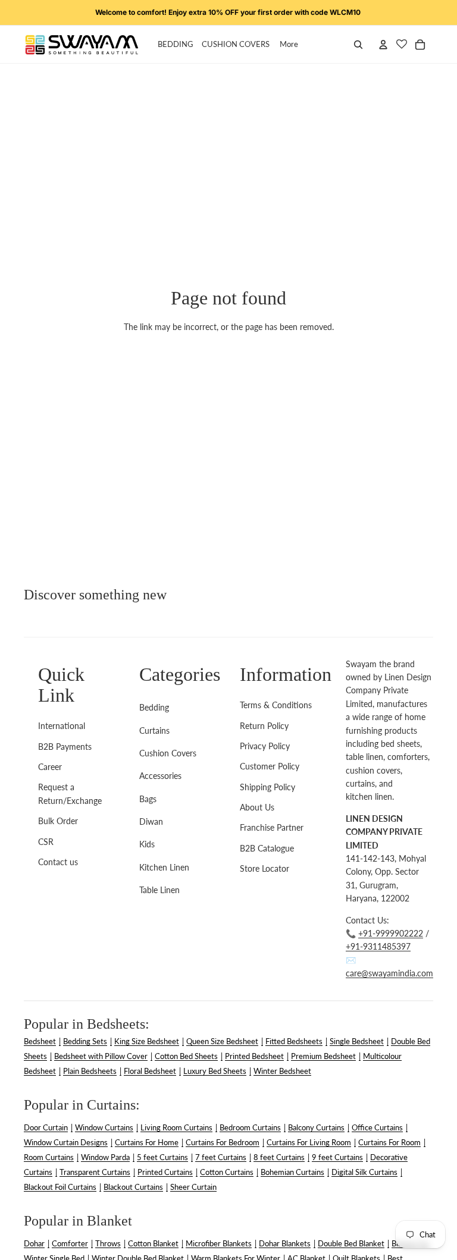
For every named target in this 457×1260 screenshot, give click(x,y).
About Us (257, 807)
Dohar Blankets (285, 1243)
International (61, 726)
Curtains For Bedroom (222, 1142)
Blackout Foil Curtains (60, 1187)
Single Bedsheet (357, 1041)
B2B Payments (65, 746)
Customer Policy (269, 766)
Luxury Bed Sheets (214, 1071)
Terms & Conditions (276, 705)
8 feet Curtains (279, 1157)
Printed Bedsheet (254, 1056)
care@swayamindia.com (389, 973)
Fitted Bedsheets (294, 1041)
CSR (46, 842)
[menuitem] (289, 45)
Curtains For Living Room (309, 1142)
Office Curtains (377, 1127)
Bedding (154, 707)
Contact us (58, 862)
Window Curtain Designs (66, 1142)
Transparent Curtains (95, 1172)
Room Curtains (49, 1157)
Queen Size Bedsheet (222, 1041)
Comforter (70, 1243)
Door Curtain (46, 1127)
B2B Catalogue (267, 848)
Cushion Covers (167, 753)
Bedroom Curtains (250, 1127)
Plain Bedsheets (90, 1071)
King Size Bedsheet (146, 1041)
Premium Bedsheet (323, 1056)
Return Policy (264, 726)
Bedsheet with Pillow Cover (101, 1056)
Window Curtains (104, 1127)
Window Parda (105, 1157)
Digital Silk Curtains (364, 1172)
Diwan (151, 821)
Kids (147, 844)
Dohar (34, 1243)
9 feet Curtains (337, 1157)
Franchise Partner (271, 827)
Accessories (160, 776)
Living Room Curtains (176, 1127)
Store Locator (264, 868)
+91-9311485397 (378, 946)
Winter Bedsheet (282, 1071)
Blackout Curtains (133, 1187)
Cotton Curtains (226, 1172)
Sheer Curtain (193, 1187)
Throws (108, 1243)
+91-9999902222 (390, 933)
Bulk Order (58, 821)
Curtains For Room (389, 1142)
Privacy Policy (265, 746)
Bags (147, 799)
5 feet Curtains (162, 1157)
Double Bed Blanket (351, 1243)
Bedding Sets (85, 1041)
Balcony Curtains (316, 1127)
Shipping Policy (267, 787)
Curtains (154, 730)
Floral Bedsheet (150, 1071)
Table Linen (159, 890)
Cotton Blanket (153, 1243)
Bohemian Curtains (292, 1172)
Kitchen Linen (164, 867)
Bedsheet (40, 1041)
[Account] (383, 45)
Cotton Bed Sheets (186, 1056)
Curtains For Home (147, 1142)
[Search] (358, 45)
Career (50, 767)
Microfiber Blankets (219, 1243)
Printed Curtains (165, 1172)
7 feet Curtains (220, 1157)
